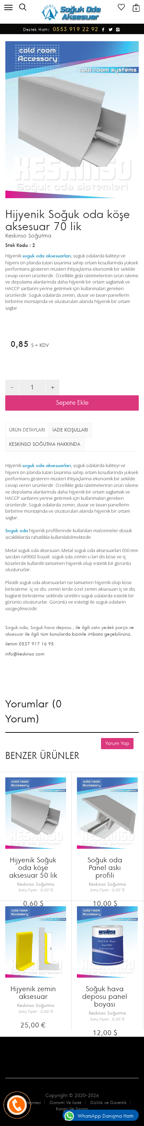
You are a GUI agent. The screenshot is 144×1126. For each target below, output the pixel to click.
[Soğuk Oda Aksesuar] (72, 12)
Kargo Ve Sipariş (72, 1109)
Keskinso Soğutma (28, 235)
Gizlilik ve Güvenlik (108, 1102)
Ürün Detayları (27, 430)
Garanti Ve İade (65, 1102)
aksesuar (14, 634)
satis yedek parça (109, 627)
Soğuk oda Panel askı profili (104, 868)
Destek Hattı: (61, 29)
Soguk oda (16, 627)
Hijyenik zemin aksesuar (33, 993)
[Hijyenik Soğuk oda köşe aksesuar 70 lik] (72, 119)
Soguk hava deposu (50, 627)
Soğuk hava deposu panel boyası (104, 997)
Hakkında (44, 444)
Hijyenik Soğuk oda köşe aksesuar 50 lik (33, 868)
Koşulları (70, 430)
